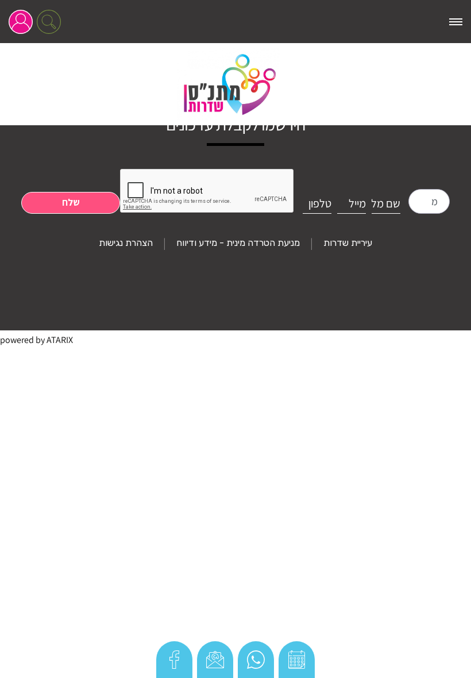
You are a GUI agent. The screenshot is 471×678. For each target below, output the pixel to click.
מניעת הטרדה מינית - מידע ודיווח (238, 242)
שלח (71, 202)
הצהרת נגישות (126, 242)
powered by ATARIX (36, 340)
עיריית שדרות (347, 242)
